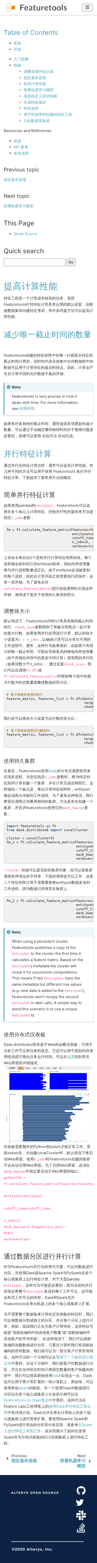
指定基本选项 (35, 77)
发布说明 (21, 153)
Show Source (25, 233)
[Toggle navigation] (87, 7)
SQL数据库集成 (36, 120)
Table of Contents (31, 32)
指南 (17, 65)
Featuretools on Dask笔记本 (28, 1400)
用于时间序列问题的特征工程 (48, 114)
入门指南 (21, 59)
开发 (17, 49)
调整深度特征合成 (38, 71)
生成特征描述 (35, 102)
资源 (17, 141)
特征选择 (31, 108)
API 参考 (21, 147)
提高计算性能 (35, 83)
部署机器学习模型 (38, 89)
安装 (17, 43)
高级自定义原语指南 (40, 96)
